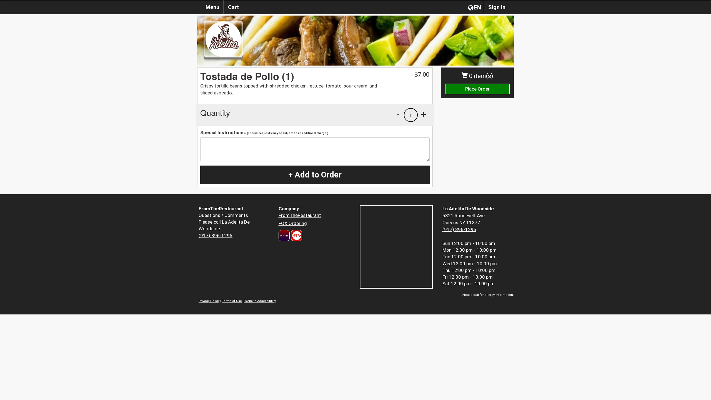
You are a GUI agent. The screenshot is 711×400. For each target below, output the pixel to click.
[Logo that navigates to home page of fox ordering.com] (296, 235)
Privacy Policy (209, 301)
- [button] (398, 114)
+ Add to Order (315, 174)
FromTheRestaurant (300, 215)
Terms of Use (232, 301)
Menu (212, 7)
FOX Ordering (293, 223)
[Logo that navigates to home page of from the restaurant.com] (284, 235)
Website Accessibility (260, 301)
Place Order (477, 89)
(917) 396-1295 (215, 235)
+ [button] (423, 114)
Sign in (496, 7)
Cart (233, 7)
